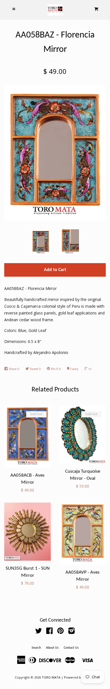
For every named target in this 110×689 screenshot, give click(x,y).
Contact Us (71, 648)
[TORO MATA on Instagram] (71, 632)
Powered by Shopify (79, 677)
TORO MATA (51, 677)
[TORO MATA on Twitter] (38, 632)
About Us (52, 648)
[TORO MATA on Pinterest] (60, 632)
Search (36, 648)
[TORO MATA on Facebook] (49, 632)
